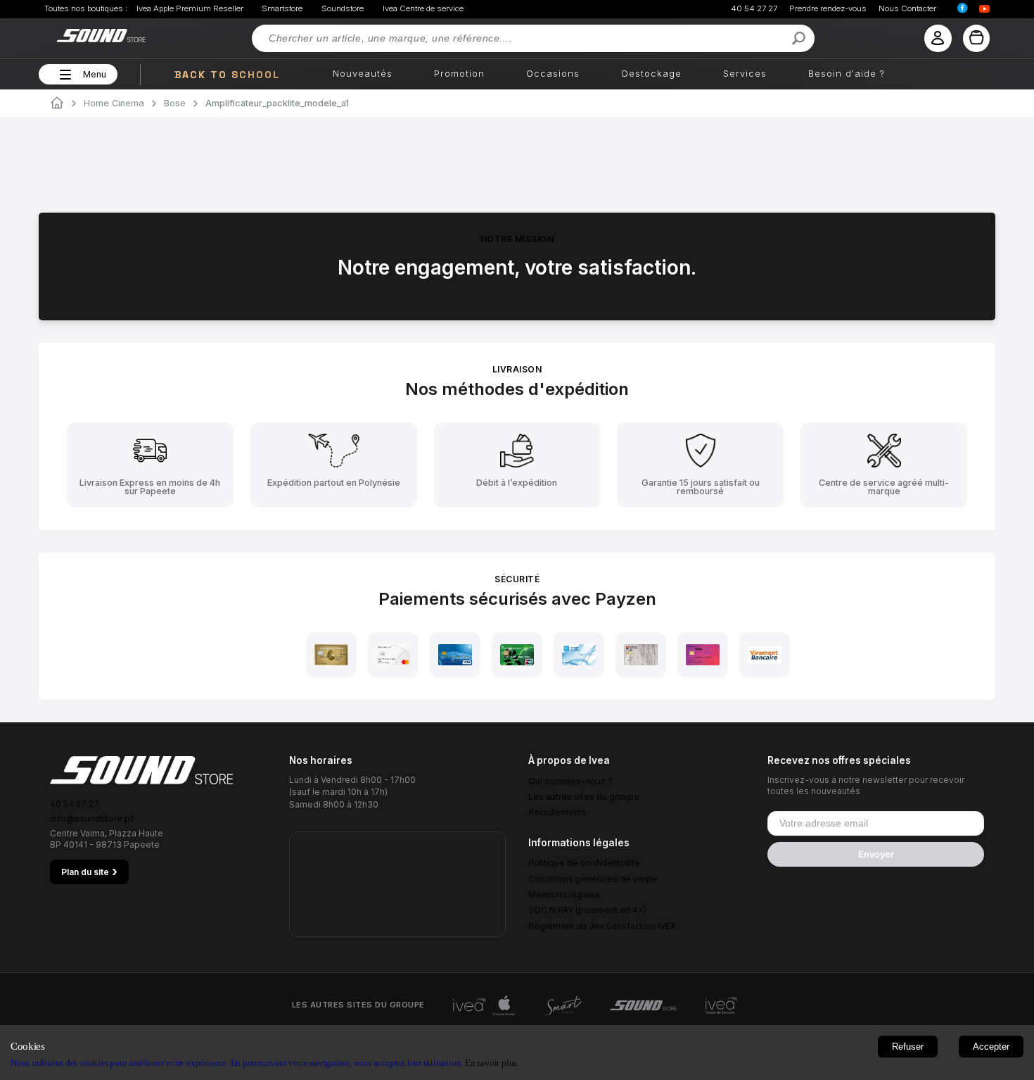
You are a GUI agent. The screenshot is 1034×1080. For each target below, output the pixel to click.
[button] (63, 75)
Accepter (991, 1046)
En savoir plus (491, 1062)
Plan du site (89, 871)
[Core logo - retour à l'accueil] (84, 35)
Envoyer (876, 854)
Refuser (908, 1046)
